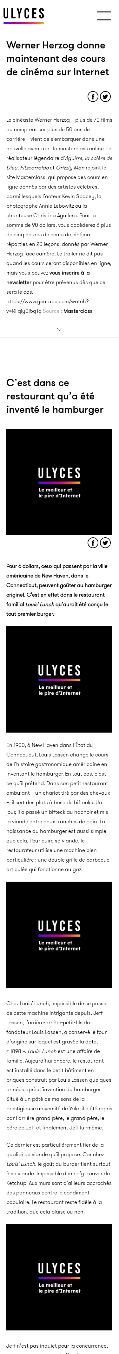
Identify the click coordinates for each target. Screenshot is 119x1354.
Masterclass (78, 311)
